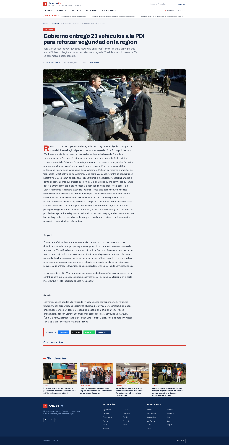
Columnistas (92, 11)
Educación (126, 413)
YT (56, 420)
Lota (168, 421)
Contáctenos (109, 11)
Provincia (126, 421)
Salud (105, 425)
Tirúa (149, 428)
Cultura (125, 410)
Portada (49, 11)
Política (105, 421)
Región (169, 425)
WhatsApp (89, 332)
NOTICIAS (55, 24)
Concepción (151, 413)
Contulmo (170, 413)
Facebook (64, 332)
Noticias (62, 11)
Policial (125, 417)
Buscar (181, 4)
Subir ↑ (180, 441)
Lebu (169, 417)
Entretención (107, 417)
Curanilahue (151, 417)
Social (125, 425)
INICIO (45, 24)
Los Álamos (151, 421)
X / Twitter (76, 332)
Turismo (106, 428)
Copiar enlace (103, 332)
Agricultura (107, 410)
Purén (149, 425)
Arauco (149, 410)
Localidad (76, 11)
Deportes (106, 413)
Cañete (169, 410)
